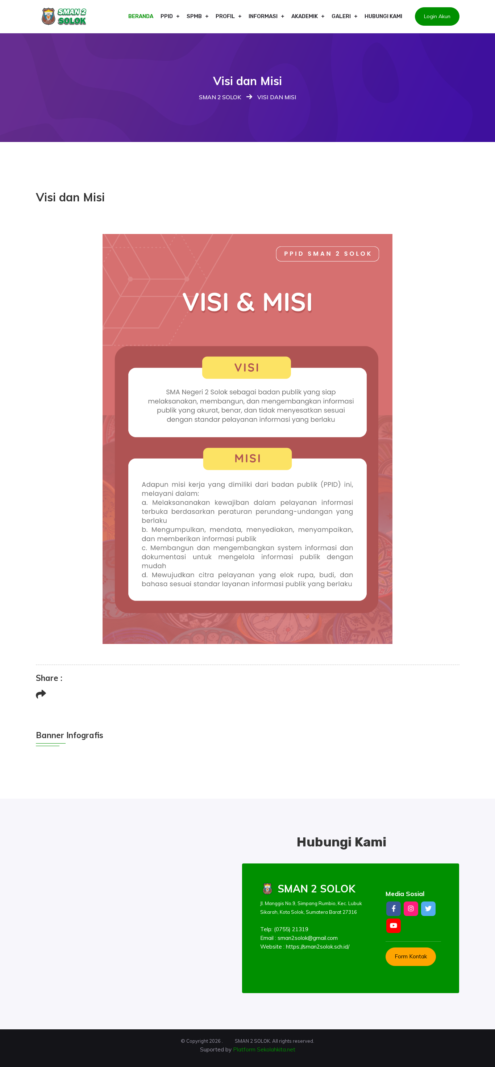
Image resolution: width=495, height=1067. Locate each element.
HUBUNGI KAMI (383, 16)
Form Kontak (411, 956)
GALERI (341, 16)
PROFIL (225, 16)
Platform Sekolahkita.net (264, 1049)
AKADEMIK (304, 16)
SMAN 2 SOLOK (220, 97)
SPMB (194, 16)
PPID (167, 16)
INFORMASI (263, 16)
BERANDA (140, 16)
